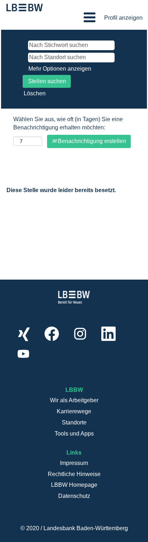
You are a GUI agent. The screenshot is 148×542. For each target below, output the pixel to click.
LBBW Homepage (74, 485)
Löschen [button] (35, 93)
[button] (73, 17)
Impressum (74, 463)
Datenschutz (74, 496)
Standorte (74, 422)
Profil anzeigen (123, 18)
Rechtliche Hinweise (74, 474)
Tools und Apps (74, 434)
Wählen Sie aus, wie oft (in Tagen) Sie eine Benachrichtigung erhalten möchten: (68, 123)
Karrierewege (74, 411)
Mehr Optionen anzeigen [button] (59, 69)
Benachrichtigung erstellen (91, 141)
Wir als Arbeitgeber (74, 400)
